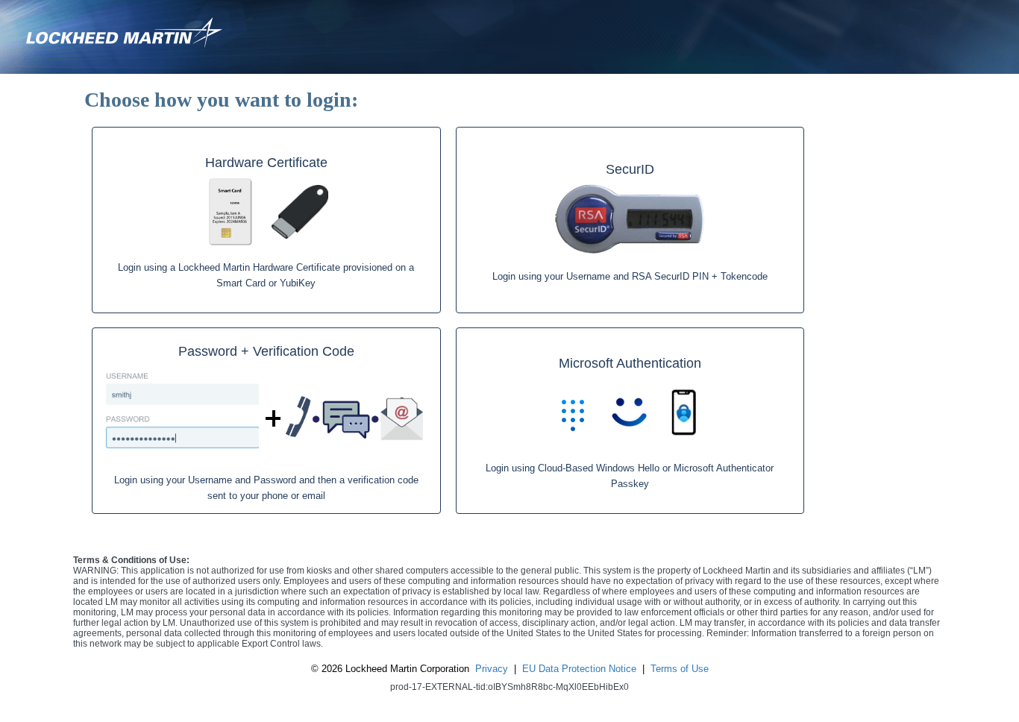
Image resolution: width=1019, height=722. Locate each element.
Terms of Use (679, 668)
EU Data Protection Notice (579, 668)
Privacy (491, 668)
